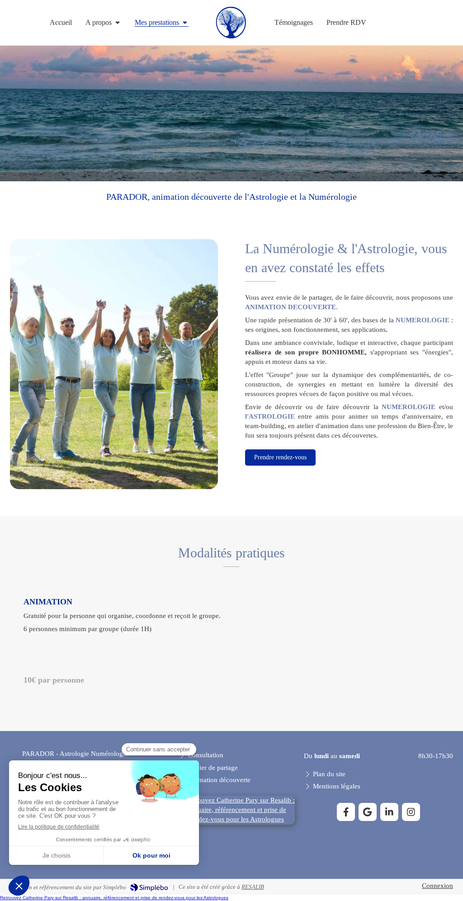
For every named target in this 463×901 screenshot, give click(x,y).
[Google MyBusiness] (368, 812)
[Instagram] (411, 812)
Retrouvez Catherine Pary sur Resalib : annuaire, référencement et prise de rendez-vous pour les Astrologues (114, 897)
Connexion (437, 885)
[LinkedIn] (389, 812)
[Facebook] (346, 812)
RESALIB (252, 886)
